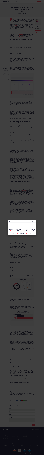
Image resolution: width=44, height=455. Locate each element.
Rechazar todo (12, 233)
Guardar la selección (22, 233)
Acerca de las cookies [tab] (31, 223)
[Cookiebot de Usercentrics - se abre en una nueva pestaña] (31, 221)
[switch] (18, 230)
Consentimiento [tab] (12, 223)
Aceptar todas (31, 233)
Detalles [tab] (22, 223)
